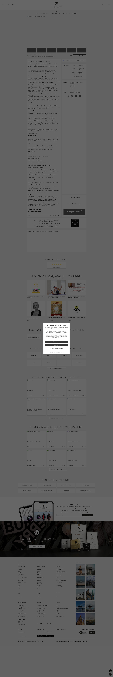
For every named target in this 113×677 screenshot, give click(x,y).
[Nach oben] (110, 674)
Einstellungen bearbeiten (56, 348)
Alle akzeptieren (56, 342)
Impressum (51, 352)
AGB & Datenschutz (57, 352)
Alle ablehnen (56, 345)
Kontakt (62, 352)
